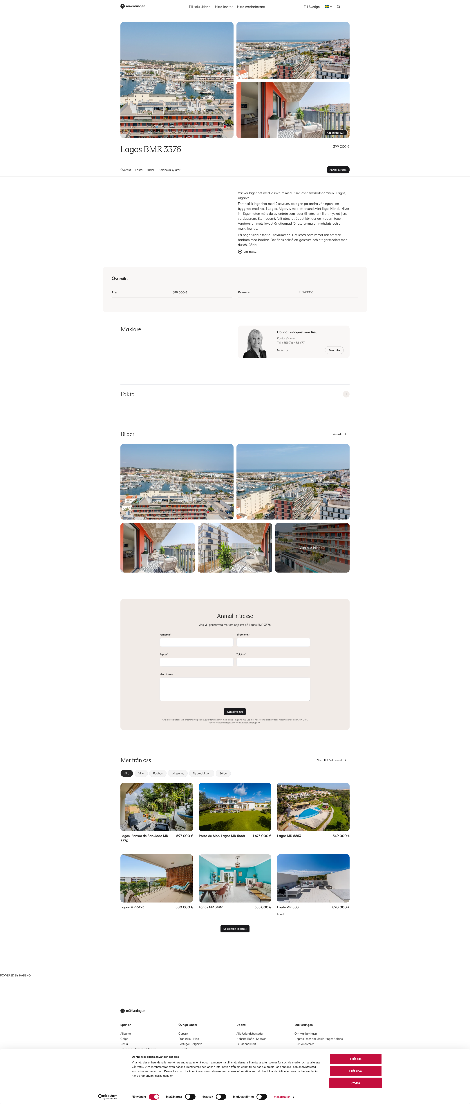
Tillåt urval (355, 1070)
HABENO (25, 975)
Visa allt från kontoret (329, 760)
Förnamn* (165, 634)
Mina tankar (166, 674)
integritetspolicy (226, 722)
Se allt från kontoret (235, 928)
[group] (235, 773)
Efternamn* (243, 634)
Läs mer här (252, 719)
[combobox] (327, 6)
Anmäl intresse (338, 169)
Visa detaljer (282, 1096)
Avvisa (355, 1082)
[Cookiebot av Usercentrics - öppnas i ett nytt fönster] (107, 1097)
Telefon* (241, 654)
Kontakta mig (235, 711)
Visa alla (337, 433)
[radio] (126, 773)
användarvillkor (246, 722)
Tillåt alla (355, 1058)
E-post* (164, 654)
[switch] (190, 1097)
